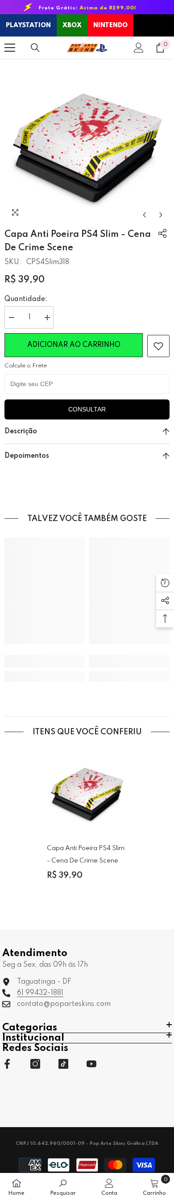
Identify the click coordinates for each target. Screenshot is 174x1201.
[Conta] (139, 48)
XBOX (72, 25)
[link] (158, 346)
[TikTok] (63, 1064)
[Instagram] (35, 1064)
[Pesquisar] (35, 47)
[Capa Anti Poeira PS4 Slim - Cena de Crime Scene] (87, 791)
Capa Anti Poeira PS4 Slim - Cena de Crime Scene (85, 854)
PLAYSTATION (28, 25)
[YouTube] (91, 1064)
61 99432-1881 (40, 993)
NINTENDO (110, 25)
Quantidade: (25, 299)
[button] (144, 215)
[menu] (9, 47)
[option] (87, 141)
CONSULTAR (87, 409)
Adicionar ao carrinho (73, 345)
